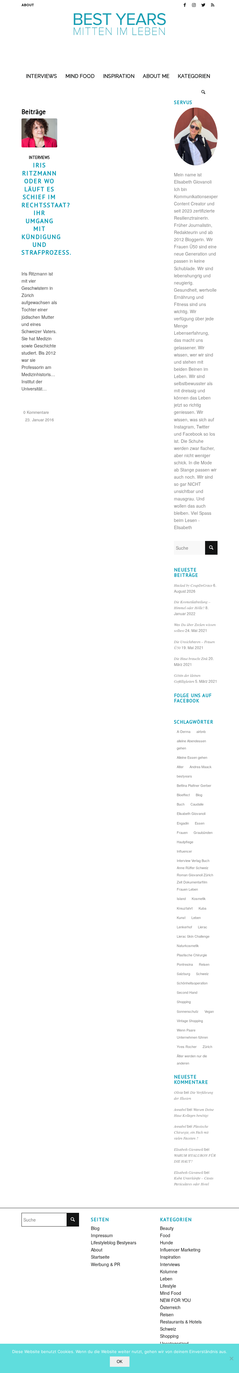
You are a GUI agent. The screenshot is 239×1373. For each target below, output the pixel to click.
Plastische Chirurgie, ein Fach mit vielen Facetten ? (191, 1132)
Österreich (170, 1307)
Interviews (39, 157)
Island (181, 898)
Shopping (184, 1001)
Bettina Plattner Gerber (194, 785)
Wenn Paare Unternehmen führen (192, 1033)
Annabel (180, 1109)
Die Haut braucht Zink (191, 658)
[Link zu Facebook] (184, 4)
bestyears (184, 775)
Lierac (202, 926)
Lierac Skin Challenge (193, 936)
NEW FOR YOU (175, 1300)
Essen (199, 822)
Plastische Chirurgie (192, 954)
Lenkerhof (184, 926)
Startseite (100, 1257)
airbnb (201, 731)
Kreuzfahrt (185, 908)
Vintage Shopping (190, 1020)
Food (165, 1235)
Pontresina (185, 964)
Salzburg (183, 973)
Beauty (167, 1228)
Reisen (204, 964)
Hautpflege (185, 841)
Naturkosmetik (188, 945)
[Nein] (231, 1358)
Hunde (166, 1242)
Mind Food (170, 1293)
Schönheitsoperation (192, 982)
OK (120, 1361)
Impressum (102, 1235)
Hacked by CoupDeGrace (193, 585)
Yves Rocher (187, 1046)
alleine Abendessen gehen (191, 744)
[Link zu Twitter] (203, 4)
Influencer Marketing (180, 1249)
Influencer (184, 851)
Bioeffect (183, 794)
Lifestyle (168, 1286)
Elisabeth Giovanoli (191, 813)
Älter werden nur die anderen (192, 1059)
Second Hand (187, 992)
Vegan (209, 1011)
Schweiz (202, 973)
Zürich (207, 1046)
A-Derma (183, 731)
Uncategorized (174, 1343)
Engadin (183, 822)
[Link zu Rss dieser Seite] (213, 4)
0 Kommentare (36, 412)
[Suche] (204, 92)
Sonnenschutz (188, 1011)
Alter (180, 766)
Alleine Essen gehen (192, 757)
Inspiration (170, 1257)
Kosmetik (199, 898)
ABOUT (27, 4)
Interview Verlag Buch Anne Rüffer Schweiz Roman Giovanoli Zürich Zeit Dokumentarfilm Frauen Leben (195, 875)
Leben (196, 917)
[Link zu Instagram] (194, 4)
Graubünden (203, 832)
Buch (181, 803)
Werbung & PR (105, 1264)
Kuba (202, 908)
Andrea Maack (201, 766)
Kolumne (168, 1271)
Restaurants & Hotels (181, 1321)
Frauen (182, 832)
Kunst (181, 917)
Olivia (178, 1092)
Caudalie (197, 803)
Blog (199, 794)
